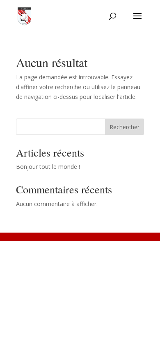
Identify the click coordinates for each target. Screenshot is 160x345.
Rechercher (124, 127)
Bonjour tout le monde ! (48, 166)
